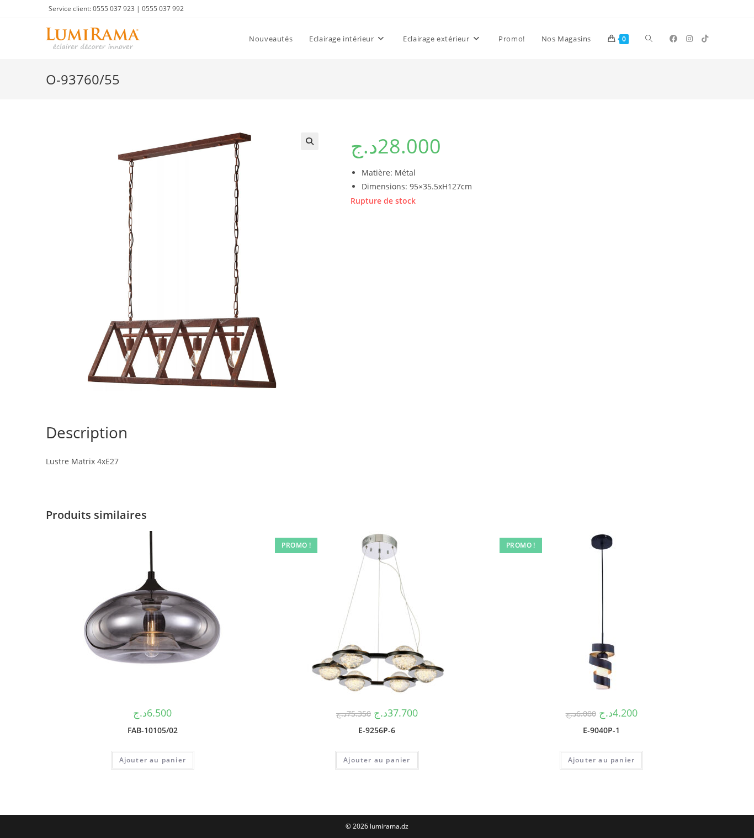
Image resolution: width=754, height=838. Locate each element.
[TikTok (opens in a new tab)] (705, 39)
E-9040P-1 (601, 730)
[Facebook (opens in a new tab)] (673, 39)
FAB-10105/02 (153, 730)
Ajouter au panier (152, 760)
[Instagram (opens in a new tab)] (689, 39)
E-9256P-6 (376, 730)
